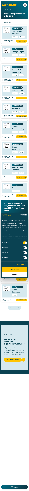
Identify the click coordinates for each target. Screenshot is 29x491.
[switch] (25, 247)
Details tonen (20, 264)
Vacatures (10, 10)
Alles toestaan (14, 269)
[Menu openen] (25, 5)
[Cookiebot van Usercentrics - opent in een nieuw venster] (20, 215)
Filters (16, 487)
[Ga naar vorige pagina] (10, 307)
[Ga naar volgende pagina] (18, 307)
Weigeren (14, 274)
